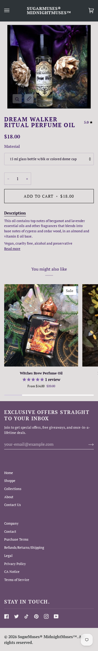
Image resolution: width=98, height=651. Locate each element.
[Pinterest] (36, 616)
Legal (8, 555)
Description (15, 213)
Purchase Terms (16, 539)
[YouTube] (56, 616)
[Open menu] (12, 10)
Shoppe (9, 480)
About (8, 496)
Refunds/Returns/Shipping (24, 547)
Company (11, 523)
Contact (10, 531)
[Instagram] (46, 616)
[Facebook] (6, 616)
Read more (12, 248)
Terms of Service (16, 579)
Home (8, 472)
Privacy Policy (15, 563)
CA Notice (12, 571)
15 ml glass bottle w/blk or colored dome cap (43, 159)
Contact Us (12, 504)
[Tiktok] (26, 616)
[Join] (87, 444)
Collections (12, 488)
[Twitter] (16, 616)
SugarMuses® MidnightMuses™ (47, 636)
